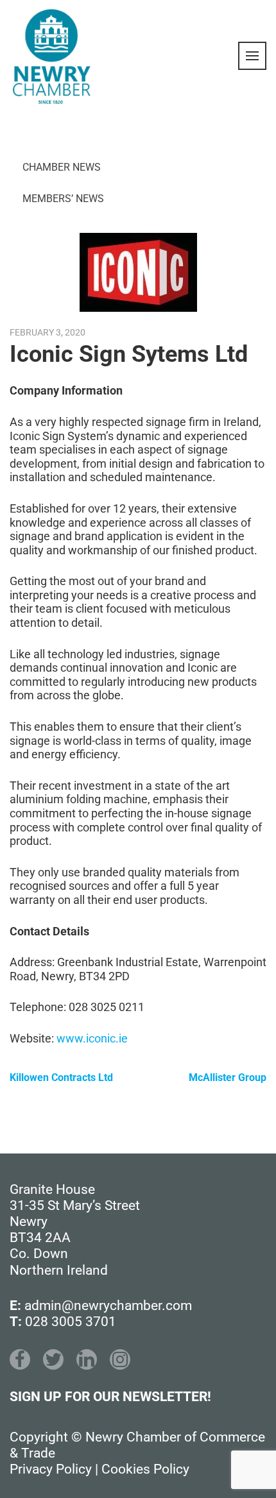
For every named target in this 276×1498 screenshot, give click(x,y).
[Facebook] (20, 1359)
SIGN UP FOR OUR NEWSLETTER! (110, 1396)
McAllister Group (227, 1077)
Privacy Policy (51, 1469)
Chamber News (61, 167)
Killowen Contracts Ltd (61, 1077)
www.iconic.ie (92, 1038)
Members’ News (63, 198)
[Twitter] (53, 1359)
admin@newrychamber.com (108, 1305)
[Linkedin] (86, 1359)
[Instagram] (120, 1359)
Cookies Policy (145, 1469)
